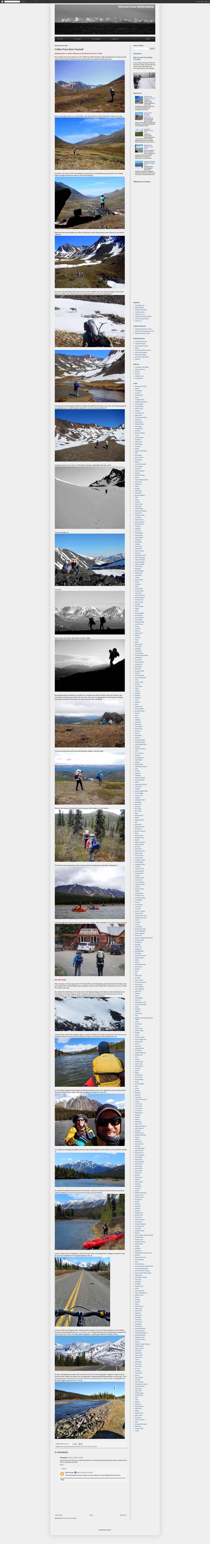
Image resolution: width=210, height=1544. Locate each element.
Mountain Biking (140, 433)
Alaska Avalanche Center (142, 333)
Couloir (137, 920)
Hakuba (137, 1011)
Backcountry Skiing (140, 386)
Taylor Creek (139, 1355)
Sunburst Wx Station (141, 352)
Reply (61, 1465)
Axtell (136, 642)
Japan (137, 689)
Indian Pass (138, 686)
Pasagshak (138, 1199)
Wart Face (138, 1404)
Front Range (139, 466)
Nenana (90, 1446)
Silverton (137, 1302)
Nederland (138, 1186)
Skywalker (138, 1317)
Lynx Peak (138, 1110)
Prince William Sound (141, 479)
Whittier (137, 635)
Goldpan (137, 993)
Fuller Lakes (138, 984)
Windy (137, 348)
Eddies (137, 960)
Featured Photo (139, 671)
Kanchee (137, 1068)
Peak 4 (137, 1202)
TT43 (136, 751)
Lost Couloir (138, 1106)
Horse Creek (139, 1041)
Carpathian (138, 651)
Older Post (123, 1515)
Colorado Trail (139, 895)
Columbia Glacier (140, 898)
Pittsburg (137, 720)
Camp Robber (139, 862)
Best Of (60, 39)
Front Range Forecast (141, 346)
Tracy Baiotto (139, 1377)
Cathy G (137, 886)
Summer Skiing (139, 622)
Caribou (137, 875)
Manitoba (138, 1115)
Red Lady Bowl (139, 613)
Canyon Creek (139, 869)
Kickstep (137, 695)
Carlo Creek (83, 1446)
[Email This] (73, 1444)
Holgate (137, 1033)
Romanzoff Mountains (141, 1268)
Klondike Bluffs (139, 1084)
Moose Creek (139, 1150)
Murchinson (138, 1177)
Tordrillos (138, 755)
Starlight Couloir (140, 1337)
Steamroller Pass (140, 1339)
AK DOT (137, 374)
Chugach (138, 393)
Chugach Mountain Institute (143, 316)
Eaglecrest (138, 949)
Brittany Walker (139, 844)
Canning (137, 866)
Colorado (138, 446)
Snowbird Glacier (140, 1328)
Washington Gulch (140, 555)
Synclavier (138, 1351)
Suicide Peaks (139, 1346)
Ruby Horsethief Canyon (142, 1270)
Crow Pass (138, 660)
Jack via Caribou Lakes (83, 1332)
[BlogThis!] (75, 1444)
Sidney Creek (139, 1295)
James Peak (138, 1064)
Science (137, 733)
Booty (136, 833)
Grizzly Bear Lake (140, 1002)
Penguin (137, 1210)
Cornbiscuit (138, 657)
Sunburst (137, 553)
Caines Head (139, 857)
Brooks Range (139, 571)
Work (136, 1422)
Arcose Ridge (139, 793)
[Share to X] (78, 1444)
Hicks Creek (138, 1028)
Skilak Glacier (139, 1306)
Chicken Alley (139, 653)
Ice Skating (138, 1050)
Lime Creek (138, 1104)
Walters (137, 1402)
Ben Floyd (138, 809)
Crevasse (138, 922)
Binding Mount (139, 820)
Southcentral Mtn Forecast (143, 350)
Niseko (137, 1190)
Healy (137, 1021)
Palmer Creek (139, 1195)
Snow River (138, 1326)
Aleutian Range (139, 562)
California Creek (140, 860)
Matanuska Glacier (140, 1126)
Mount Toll (138, 1173)
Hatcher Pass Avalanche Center (144, 331)
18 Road (137, 637)
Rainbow (137, 1248)
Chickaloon (138, 575)
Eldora (137, 962)
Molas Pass (138, 1141)
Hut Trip (137, 684)
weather (137, 488)
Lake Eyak (138, 1097)
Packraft (94, 1446)
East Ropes (138, 666)
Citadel (137, 577)
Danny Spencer (139, 662)
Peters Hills (138, 1217)
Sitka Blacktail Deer (141, 744)
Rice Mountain (139, 1259)
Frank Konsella (139, 675)
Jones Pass (138, 593)
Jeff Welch (138, 540)
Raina (137, 611)
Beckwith (137, 806)
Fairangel (138, 668)
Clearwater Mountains (141, 655)
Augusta (137, 798)
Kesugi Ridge (139, 1079)
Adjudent (137, 773)
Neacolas (138, 1184)
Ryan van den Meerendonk (143, 1273)
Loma (136, 700)
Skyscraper (138, 1315)
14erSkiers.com (139, 305)
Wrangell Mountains (141, 1424)
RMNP (137, 609)
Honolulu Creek (139, 1037)
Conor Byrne (139, 904)
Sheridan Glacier (140, 742)
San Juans (138, 1279)
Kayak (137, 1073)
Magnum (137, 702)
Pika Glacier (138, 1222)
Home (148, 39)
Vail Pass (138, 628)
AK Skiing (77, 39)
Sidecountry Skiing (140, 511)
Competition (138, 900)
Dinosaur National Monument (144, 938)
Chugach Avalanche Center (143, 329)
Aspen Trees (139, 795)
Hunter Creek (139, 682)
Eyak (136, 971)
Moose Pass (138, 706)
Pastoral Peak (139, 600)
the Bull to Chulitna (76, 1380)
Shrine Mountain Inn (141, 1293)
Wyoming (138, 1426)
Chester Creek (139, 889)
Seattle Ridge (139, 508)
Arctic (136, 640)
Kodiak (137, 1090)
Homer (137, 1035)
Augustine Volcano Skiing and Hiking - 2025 (149, 163)
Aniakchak (138, 786)
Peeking (137, 1208)
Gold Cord (138, 991)
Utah (136, 1397)
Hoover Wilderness (140, 1039)
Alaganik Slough (140, 777)
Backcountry (138, 644)
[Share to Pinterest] (82, 1444)
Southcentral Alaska (141, 1333)
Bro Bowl (137, 846)
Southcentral (139, 395)
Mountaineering (139, 711)
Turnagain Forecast (141, 341)
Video (137, 1399)
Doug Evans (138, 664)
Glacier (137, 500)
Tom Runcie (138, 1373)
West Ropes (138, 760)
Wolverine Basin (140, 1419)
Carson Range (139, 882)
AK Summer (96, 39)
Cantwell (77, 1446)
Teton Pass (138, 1364)
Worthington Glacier (141, 766)
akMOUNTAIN (139, 307)
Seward (137, 737)
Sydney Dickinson (140, 749)
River (136, 1262)
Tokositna (138, 1371)
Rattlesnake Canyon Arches (143, 1253)
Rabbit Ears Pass (140, 1242)
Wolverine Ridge (140, 560)
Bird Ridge (138, 646)
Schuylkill (138, 1282)
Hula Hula (138, 1046)
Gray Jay (137, 1000)
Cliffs (136, 497)
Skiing (137, 1304)
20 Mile (137, 771)
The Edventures (139, 312)
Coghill (137, 891)
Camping (138, 526)
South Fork (138, 513)
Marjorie (137, 1117)
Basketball (138, 802)
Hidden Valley (139, 1030)
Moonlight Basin (140, 1148)
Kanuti (137, 1070)
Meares (137, 1137)
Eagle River (138, 415)
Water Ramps (139, 1406)
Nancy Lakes (139, 1182)
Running (137, 731)
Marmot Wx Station (140, 355)
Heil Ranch (138, 1024)
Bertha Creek (139, 815)
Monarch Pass (139, 1144)
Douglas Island (139, 940)
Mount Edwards (139, 1162)
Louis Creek (138, 1108)
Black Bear (138, 824)
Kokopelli (138, 697)
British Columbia (140, 842)
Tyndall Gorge (139, 1393)
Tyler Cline (138, 1391)
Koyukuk (137, 1095)
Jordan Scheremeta (141, 451)
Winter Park (138, 1415)
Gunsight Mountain (140, 1004)
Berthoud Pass (139, 524)
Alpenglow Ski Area (141, 784)
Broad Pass (138, 849)
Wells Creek (138, 633)
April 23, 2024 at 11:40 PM (85, 1472)
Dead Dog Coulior (140, 929)
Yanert (137, 1431)
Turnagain (138, 517)
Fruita (136, 586)
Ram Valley (138, 460)
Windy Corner (139, 1413)
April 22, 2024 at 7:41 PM (75, 1457)
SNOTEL (137, 359)
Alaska (137, 388)
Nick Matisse (139, 422)
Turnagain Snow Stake (142, 367)
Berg (136, 813)
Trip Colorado (139, 1382)
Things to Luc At (139, 314)
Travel (137, 435)
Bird (136, 822)
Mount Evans (139, 1164)
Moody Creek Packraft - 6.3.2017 (149, 97)
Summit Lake (139, 624)
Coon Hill (138, 909)
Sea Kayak (138, 735)
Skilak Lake (138, 1308)
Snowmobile (139, 620)
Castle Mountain (140, 884)
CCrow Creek (139, 855)
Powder (137, 1233)
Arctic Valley (138, 566)
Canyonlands (139, 873)
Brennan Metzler (140, 495)
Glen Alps (138, 468)
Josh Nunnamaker (140, 464)
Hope (136, 680)
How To (137, 1044)
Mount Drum (138, 1159)
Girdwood (138, 439)
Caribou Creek (139, 878)
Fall (136, 973)
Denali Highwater (140, 931)
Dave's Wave (139, 580)
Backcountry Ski (140, 522)
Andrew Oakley (139, 564)
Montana (137, 1146)
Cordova (137, 431)
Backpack (138, 568)
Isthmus (137, 1059)
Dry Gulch (138, 531)
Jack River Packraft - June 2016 (148, 130)
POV (136, 453)
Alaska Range (63, 1446)
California (138, 649)
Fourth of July (139, 980)
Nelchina (137, 1188)
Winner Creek (139, 520)
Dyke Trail (138, 946)
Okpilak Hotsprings (140, 1193)
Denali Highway (140, 933)
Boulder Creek (139, 838)
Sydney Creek (139, 1348)
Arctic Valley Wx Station (142, 357)
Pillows (137, 477)
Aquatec (137, 789)
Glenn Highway (139, 989)
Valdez (137, 486)
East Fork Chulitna (140, 955)
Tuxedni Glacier (139, 1386)
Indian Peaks (139, 537)
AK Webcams (139, 378)
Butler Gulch (138, 853)
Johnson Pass (139, 591)
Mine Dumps (139, 504)
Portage (137, 544)
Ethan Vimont (139, 457)
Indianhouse (139, 1055)
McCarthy (138, 1130)
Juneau (137, 691)
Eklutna (137, 462)
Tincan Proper (139, 753)
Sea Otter (138, 1284)
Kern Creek (138, 1077)
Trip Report (138, 391)
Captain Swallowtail (141, 310)
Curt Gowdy (138, 927)
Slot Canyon (138, 1322)
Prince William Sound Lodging (144, 1235)
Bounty (137, 840)
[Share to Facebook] (80, 1444)
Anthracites (138, 491)
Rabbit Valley (139, 1244)
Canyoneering (139, 871)
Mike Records (65, 1443)
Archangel (138, 493)
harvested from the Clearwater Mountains (79, 1192)
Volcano (137, 631)
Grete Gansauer (140, 471)
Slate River (138, 484)
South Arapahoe (140, 1331)
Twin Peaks (138, 1388)
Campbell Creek (140, 864)
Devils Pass (138, 935)
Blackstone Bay (139, 826)
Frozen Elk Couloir (140, 982)
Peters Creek (139, 602)
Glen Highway (139, 986)
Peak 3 (137, 717)
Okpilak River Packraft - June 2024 (148, 147)
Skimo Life (138, 321)
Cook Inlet (138, 906)
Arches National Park (141, 791)
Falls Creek (138, 975)
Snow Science (139, 617)
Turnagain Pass (139, 399)
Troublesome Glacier (141, 1384)
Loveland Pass (139, 413)
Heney (137, 1026)
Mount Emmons (139, 597)
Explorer (137, 969)
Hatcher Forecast (140, 343)
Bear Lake (138, 804)
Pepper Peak (139, 1213)
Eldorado (138, 584)
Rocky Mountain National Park (144, 1266)
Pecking (137, 1204)
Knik (136, 1086)
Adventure (138, 420)
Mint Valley (138, 506)
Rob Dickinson (139, 1264)
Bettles (137, 817)
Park (136, 715)
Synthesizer (138, 1353)
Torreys (137, 1375)
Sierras (137, 1297)
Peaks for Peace (140, 475)
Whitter (137, 1411)
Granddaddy (139, 998)
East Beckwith (139, 951)
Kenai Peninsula (140, 595)
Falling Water (139, 533)
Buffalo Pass (139, 573)
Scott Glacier (139, 615)
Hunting (137, 502)
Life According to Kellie (142, 319)
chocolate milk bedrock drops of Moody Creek (97, 1378)
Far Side (137, 978)
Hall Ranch (138, 1013)
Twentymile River (72, 1378)
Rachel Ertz (138, 546)
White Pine (138, 1408)
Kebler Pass (138, 442)
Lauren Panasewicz (141, 1099)
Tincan (137, 626)
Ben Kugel (138, 811)
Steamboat (138, 548)
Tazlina (137, 1359)
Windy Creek (139, 764)
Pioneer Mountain (140, 1224)
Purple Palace (139, 1237)
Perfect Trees (139, 1215)
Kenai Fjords (139, 1075)
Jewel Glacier (139, 1066)
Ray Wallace (139, 726)
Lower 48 (114, 39)
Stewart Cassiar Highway (142, 1344)
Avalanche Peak (140, 800)
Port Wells (138, 1228)
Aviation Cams (139, 376)
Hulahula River (139, 1048)
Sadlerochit (138, 1275)
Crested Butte (139, 404)
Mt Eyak (137, 1175)
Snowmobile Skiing (141, 417)
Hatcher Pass (139, 408)
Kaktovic (137, 693)
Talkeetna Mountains (141, 402)
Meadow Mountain (140, 1135)
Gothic (137, 995)
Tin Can (137, 1368)
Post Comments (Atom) (69, 1518)
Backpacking (71, 1446)
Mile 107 (137, 1139)
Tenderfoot (138, 1362)
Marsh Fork (138, 1124)
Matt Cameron (139, 1128)
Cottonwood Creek (140, 918)
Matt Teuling (138, 444)
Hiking (137, 448)
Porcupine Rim (139, 1226)
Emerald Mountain (140, 964)
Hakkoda (137, 1009)
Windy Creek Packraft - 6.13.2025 (148, 114)
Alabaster (138, 775)
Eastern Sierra (139, 958)
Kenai (137, 397)
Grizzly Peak (139, 588)
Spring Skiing (139, 406)
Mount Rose (138, 1168)
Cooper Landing (140, 911)
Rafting (137, 1246)
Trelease (137, 1379)
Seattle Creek (139, 1286)
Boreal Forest (139, 835)
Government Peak (140, 677)
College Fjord (139, 893)
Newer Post (58, 1515)
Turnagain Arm (139, 757)
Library (137, 1101)
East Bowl (138, 953)
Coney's (137, 902)
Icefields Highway (140, 1053)
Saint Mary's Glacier (141, 1277)
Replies (64, 1469)
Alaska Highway (140, 780)
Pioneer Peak (139, 606)
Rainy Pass (138, 1251)
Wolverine (138, 1417)
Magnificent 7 (139, 1113)
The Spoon (138, 1366)
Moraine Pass (139, 1153)
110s (136, 769)
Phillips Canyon (139, 1219)
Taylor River (138, 1357)
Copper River (139, 913)
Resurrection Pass (140, 1257)
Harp (136, 1015)
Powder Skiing (139, 424)
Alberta (137, 782)
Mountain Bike (139, 709)
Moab (136, 704)
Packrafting (138, 542)
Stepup (137, 1342)
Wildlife (137, 762)
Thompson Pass (140, 515)
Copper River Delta (141, 915)
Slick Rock (138, 1319)
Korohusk (138, 1093)
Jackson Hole (139, 1061)
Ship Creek (138, 482)
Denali (137, 582)
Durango (137, 944)
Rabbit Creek (139, 1239)
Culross (137, 924)
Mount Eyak (138, 1166)
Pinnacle (137, 604)
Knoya (137, 1088)
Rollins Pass (139, 729)
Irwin (136, 1057)
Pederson (138, 1206)
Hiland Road (139, 535)
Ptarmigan (138, 724)
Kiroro (137, 1081)
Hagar (137, 1007)
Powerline (138, 722)
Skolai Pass (138, 1310)
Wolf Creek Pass (140, 557)
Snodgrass (138, 1324)
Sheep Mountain (140, 740)
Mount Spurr (138, 1170)
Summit (137, 746)
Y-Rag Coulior (139, 1428)
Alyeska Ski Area (140, 369)
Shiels (137, 1288)
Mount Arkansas (140, 1155)
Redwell (137, 1255)
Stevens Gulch (139, 551)
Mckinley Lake (139, 1133)
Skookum (138, 1313)
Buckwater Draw (140, 851)
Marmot (137, 371)
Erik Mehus (138, 455)
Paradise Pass (139, 1197)
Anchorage (138, 426)
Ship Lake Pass (139, 1291)
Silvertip (137, 1299)
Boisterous (138, 829)
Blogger (108, 1530)
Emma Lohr (138, 967)
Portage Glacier (139, 1230)
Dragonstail (138, 942)
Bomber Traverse (140, 831)
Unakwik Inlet (139, 1395)
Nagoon (137, 1179)
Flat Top (137, 673)
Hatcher (137, 473)
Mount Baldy (139, 1157)
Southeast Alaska (140, 1335)
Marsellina (138, 1122)
